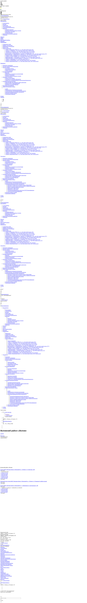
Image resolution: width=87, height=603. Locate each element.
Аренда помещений (7, 48)
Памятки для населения (7, 45)
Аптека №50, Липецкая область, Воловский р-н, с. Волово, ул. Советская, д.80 (17, 469)
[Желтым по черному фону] (0, 8)
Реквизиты (5, 34)
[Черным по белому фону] (0, 7)
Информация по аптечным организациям (13, 89)
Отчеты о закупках (9, 70)
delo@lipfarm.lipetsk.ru (7, 421)
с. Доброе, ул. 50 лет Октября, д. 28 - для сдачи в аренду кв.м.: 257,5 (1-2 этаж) (21, 56)
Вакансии (5, 28)
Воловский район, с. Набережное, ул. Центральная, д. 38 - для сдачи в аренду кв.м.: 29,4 (23, 54)
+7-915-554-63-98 (3, 489)
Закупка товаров (6, 67)
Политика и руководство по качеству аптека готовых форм (19, 185)
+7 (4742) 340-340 (5, 19)
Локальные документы (7, 77)
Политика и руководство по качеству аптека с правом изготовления (21, 186)
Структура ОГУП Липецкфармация (15, 191)
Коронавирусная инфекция (8, 85)
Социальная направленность (8, 27)
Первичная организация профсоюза (10, 33)
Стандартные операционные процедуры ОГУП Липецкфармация (21, 190)
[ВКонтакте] (3, 99)
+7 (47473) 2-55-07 (4, 488)
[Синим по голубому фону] (0, 9)
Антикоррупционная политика (9, 81)
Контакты (2, 41)
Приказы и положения (9, 74)
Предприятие (3, 21)
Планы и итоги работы (9, 78)
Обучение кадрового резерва (11, 93)
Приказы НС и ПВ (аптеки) (13, 188)
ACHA (6, 88)
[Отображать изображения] (1, 12)
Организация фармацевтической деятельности (14, 92)
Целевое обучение (9, 32)
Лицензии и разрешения (8, 65)
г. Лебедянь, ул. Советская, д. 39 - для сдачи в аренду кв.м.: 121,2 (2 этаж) (20, 51)
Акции (1, 38)
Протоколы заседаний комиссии (11, 84)
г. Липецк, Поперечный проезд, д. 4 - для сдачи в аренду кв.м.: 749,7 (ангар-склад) (21, 61)
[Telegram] (3, 100)
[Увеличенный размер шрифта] (1, 4)
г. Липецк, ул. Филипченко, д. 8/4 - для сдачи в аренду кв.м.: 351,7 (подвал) (20, 60)
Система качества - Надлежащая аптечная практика (15, 90)
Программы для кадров (10, 31)
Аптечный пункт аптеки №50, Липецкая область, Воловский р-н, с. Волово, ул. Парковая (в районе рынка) (23, 481)
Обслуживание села (7, 26)
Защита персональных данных (9, 86)
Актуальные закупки (9, 68)
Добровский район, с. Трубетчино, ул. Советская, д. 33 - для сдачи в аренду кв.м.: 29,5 (22, 57)
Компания (2, 547)
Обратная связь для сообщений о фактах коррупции (15, 82)
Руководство (5, 25)
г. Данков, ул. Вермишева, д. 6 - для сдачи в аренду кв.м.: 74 (17, 59)
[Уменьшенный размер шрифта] (1, 2)
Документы (2, 63)
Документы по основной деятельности (13, 79)
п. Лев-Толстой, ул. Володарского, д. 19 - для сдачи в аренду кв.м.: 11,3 (19, 52)
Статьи (2, 96)
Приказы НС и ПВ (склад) (13, 189)
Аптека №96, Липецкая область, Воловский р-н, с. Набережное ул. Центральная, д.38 (19, 485)
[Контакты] (1, 601)
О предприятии (6, 23)
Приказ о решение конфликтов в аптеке (16, 187)
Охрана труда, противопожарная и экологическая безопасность (18, 80)
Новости (2, 36)
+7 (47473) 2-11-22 (4, 472)
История (4, 24)
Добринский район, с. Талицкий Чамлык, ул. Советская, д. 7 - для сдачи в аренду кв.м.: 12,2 (23, 58)
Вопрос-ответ (5, 47)
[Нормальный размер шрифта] (1, 3)
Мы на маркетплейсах (5, 40)
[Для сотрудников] (1, 105)
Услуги (1, 39)
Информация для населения (8, 46)
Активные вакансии (9, 29)
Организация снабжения (10, 94)
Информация (3, 42)
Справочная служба (7, 44)
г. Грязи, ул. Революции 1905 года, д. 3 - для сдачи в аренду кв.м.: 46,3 (19, 49)
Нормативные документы (10, 69)
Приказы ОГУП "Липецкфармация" (12, 83)
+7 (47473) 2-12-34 (4, 473)
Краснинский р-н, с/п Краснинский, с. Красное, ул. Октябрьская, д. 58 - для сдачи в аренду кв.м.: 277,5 (26, 53)
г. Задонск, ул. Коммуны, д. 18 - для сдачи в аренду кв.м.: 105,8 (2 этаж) (19, 50)
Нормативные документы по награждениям (14, 73)
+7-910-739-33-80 (3, 474)
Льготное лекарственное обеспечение (10, 66)
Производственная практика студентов (13, 30)
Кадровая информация (7, 71)
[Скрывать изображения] (1, 13)
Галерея (2, 97)
